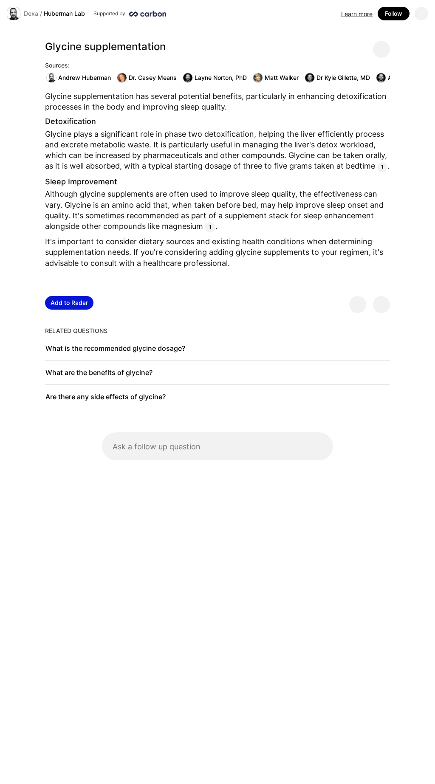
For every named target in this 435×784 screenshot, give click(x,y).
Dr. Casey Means (153, 77)
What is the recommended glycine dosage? (115, 348)
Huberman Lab (64, 13)
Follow (393, 13)
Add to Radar (69, 302)
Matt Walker (282, 77)
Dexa (31, 13)
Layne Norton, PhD (221, 77)
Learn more (357, 13)
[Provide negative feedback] (381, 304)
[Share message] (381, 49)
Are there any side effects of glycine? (105, 396)
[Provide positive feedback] (357, 304)
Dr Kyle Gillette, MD (343, 77)
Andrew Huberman (84, 77)
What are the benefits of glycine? (99, 372)
